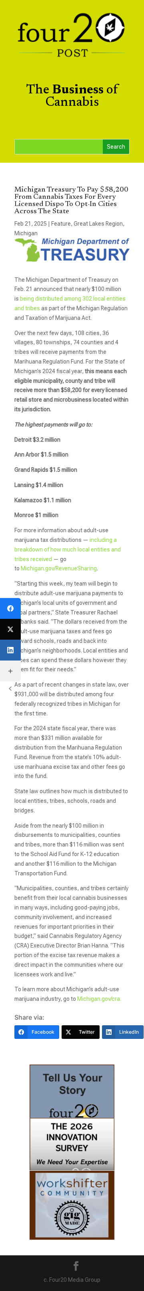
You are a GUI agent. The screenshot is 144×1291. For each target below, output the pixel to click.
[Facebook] (10, 608)
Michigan (26, 233)
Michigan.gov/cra (98, 999)
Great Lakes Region (98, 223)
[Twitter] (10, 629)
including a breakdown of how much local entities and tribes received (67, 549)
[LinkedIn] (10, 650)
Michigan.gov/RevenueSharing (59, 568)
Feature (61, 223)
